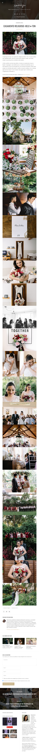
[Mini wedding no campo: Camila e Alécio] (8, 641)
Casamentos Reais (19, 22)
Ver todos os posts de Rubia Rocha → (13, 629)
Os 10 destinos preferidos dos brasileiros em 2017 (19, 694)
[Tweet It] (6, 611)
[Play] (9, 721)
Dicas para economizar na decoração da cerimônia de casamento (19, 705)
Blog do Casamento (21, 16)
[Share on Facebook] (4, 611)
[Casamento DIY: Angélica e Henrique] (19, 641)
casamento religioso (6, 607)
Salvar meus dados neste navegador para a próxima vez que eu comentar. (16, 678)
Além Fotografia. (26, 74)
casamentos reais (15, 607)
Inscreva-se (10, 727)
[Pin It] (9, 611)
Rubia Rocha (20, 29)
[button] (6, 732)
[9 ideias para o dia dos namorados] (31, 641)
